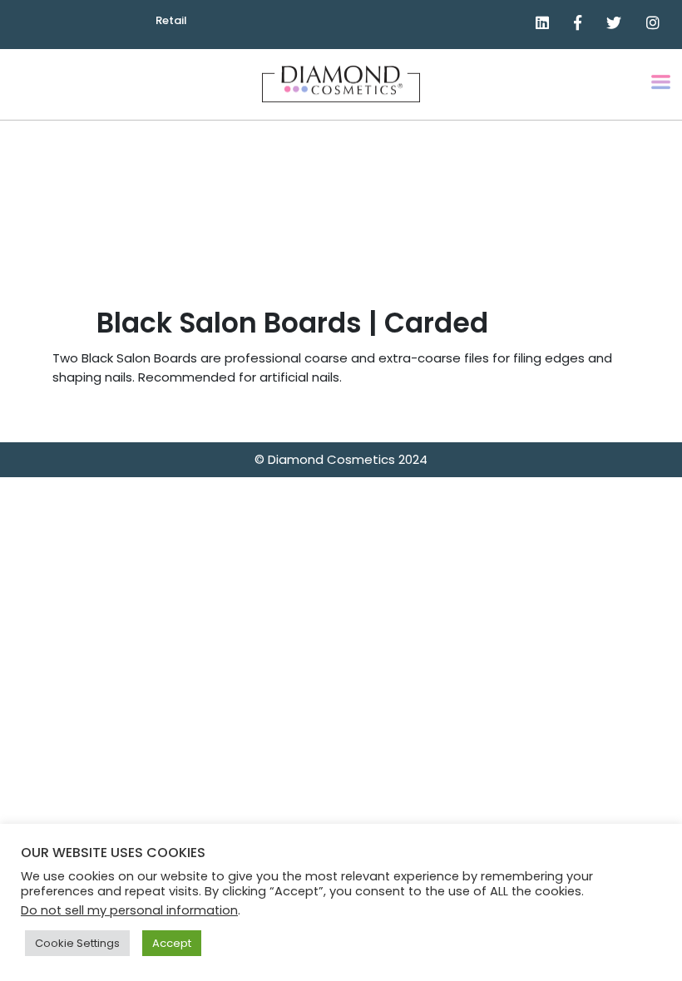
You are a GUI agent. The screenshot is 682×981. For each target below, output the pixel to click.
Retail (171, 20)
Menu (662, 94)
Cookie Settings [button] (77, 943)
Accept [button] (171, 943)
